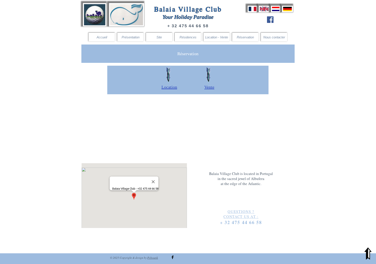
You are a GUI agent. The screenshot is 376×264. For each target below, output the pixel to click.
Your (168, 17)
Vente (209, 87)
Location (169, 87)
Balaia (165, 9)
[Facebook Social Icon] (270, 19)
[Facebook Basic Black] (172, 257)
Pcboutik (152, 258)
